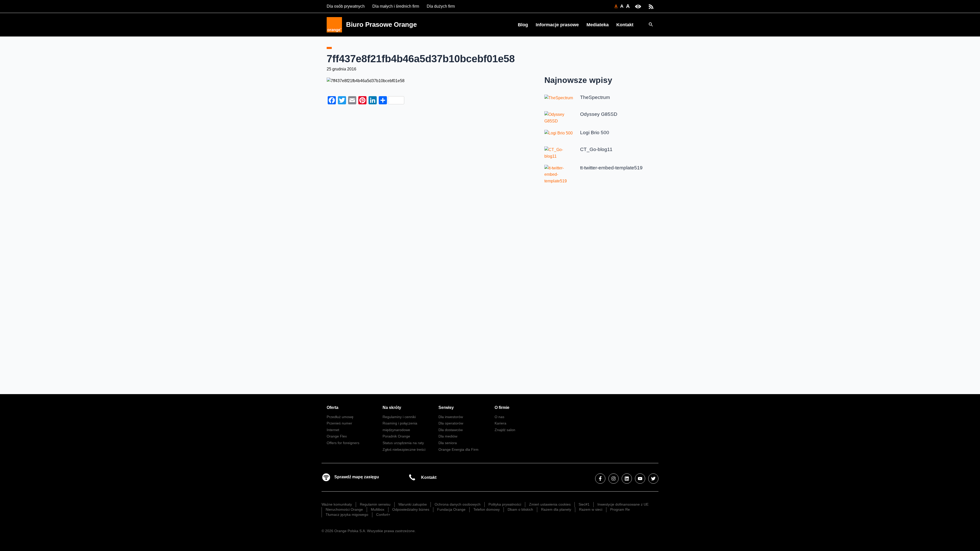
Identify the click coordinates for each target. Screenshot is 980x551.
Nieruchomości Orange (344, 509)
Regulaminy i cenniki (399, 417)
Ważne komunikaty (337, 504)
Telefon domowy (486, 509)
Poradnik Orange (396, 436)
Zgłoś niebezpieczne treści (404, 449)
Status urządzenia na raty (403, 443)
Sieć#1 (584, 504)
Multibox (377, 509)
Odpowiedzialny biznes (410, 509)
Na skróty (392, 407)
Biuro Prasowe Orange (381, 24)
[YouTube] (640, 478)
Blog (523, 24)
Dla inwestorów (450, 417)
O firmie (502, 407)
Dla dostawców (450, 430)
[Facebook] (600, 478)
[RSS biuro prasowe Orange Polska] (651, 6)
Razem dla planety (556, 509)
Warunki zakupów (412, 504)
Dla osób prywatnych (346, 6)
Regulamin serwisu (375, 504)
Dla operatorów (450, 423)
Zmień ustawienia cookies (550, 504)
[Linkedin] (627, 478)
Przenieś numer (339, 423)
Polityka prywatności (504, 504)
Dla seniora (447, 443)
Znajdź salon (505, 430)
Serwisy (446, 407)
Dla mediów (447, 436)
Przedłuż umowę (340, 417)
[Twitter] (653, 478)
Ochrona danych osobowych (458, 504)
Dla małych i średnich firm (395, 6)
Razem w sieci (590, 509)
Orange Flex (337, 436)
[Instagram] (613, 478)
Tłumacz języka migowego (347, 514)
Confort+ (383, 514)
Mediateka (597, 24)
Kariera (500, 423)
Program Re (620, 509)
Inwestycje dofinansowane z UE (622, 504)
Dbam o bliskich (520, 509)
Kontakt (624, 24)
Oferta (332, 407)
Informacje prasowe (557, 24)
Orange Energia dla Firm (458, 449)
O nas (499, 417)
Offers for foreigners (343, 443)
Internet (333, 430)
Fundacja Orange (451, 509)
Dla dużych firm (441, 6)
